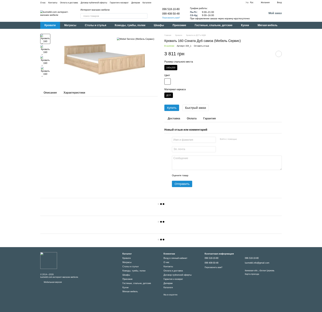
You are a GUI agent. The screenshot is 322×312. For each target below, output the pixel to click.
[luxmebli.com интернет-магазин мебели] (48, 260)
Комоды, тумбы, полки (130, 25)
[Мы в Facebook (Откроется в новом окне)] (156, 2)
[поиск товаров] (144, 16)
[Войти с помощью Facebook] (240, 139)
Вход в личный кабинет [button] (175, 258)
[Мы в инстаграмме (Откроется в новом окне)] (160, 2)
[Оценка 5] (215, 175)
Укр (247, 3)
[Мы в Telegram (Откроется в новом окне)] (164, 2)
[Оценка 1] (194, 175)
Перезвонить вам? (171, 18)
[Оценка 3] (204, 175)
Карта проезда (252, 274)
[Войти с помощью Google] (246, 139)
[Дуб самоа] (167, 81)
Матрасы (70, 25)
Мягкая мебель (268, 25)
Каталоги (147, 3)
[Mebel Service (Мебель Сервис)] (135, 38)
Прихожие (179, 25)
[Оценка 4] (210, 175)
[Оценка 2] (199, 175)
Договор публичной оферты (94, 3)
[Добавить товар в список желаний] (279, 54)
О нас (43, 3)
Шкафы (159, 25)
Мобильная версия (52, 282)
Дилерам (135, 3)
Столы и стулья (95, 25)
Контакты (52, 3)
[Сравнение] (255, 13)
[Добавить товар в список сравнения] (269, 54)
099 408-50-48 (171, 13)
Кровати (50, 25)
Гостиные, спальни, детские (213, 25)
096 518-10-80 (171, 9)
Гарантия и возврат (119, 3)
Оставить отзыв (201, 46)
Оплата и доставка (69, 3)
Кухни (245, 25)
